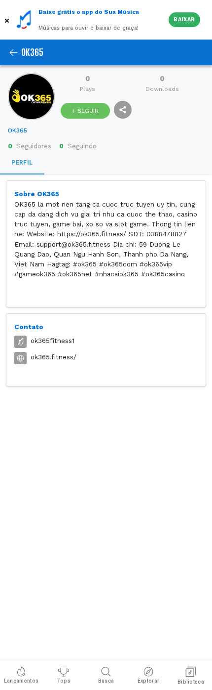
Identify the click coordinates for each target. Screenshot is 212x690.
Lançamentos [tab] (21, 681)
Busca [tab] (106, 681)
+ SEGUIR (85, 110)
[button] (8, 20)
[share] (123, 110)
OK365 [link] (17, 130)
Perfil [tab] (22, 162)
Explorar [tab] (148, 681)
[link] (17, 130)
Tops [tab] (64, 681)
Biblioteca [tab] (190, 682)
